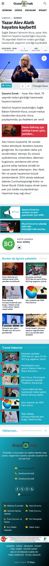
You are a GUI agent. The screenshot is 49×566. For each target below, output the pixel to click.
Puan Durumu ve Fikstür (13, 520)
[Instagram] (27, 489)
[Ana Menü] (3, 3)
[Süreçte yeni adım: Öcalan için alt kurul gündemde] (12, 319)
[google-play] (24, 495)
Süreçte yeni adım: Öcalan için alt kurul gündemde (11, 330)
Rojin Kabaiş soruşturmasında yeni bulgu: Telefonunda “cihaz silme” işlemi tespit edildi (12, 304)
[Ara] (44, 3)
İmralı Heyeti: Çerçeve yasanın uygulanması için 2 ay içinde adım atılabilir (35, 331)
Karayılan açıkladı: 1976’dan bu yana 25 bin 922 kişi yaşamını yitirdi (36, 279)
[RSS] (32, 489)
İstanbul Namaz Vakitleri (12, 512)
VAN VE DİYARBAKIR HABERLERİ (24, 552)
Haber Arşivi (34, 527)
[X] (22, 489)
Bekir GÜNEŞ (23, 242)
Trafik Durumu (35, 511)
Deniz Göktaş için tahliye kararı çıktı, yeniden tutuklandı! (11, 279)
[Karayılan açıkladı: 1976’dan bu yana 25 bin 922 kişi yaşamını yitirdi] (36, 268)
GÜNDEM (7, 10)
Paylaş (8, 85)
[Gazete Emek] (23, 3)
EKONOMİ (30, 10)
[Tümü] (45, 430)
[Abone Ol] (40, 85)
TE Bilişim (31, 562)
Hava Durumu (35, 505)
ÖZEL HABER (16, 549)
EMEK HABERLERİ (16, 555)
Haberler (6, 18)
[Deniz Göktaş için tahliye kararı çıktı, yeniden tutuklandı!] (12, 268)
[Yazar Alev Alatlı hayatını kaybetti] (24, 67)
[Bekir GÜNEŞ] (8, 243)
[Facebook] (17, 489)
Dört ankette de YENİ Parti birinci (35, 301)
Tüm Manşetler (35, 519)
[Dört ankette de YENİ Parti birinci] (36, 292)
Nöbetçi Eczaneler (15, 505)
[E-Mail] (19, 247)
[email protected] (26, 468)
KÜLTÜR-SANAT (30, 549)
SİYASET (43, 10)
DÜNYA (18, 10)
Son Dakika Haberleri (10, 528)
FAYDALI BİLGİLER (33, 555)
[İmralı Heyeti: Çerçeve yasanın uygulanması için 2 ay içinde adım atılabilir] (36, 319)
